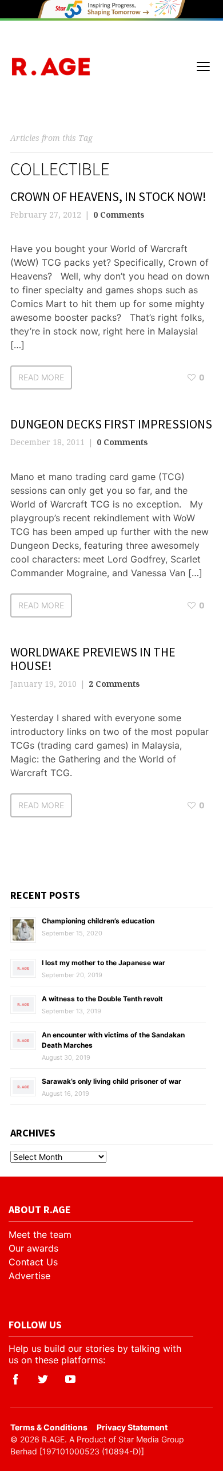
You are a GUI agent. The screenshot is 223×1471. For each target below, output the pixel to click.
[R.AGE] (50, 66)
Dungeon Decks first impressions (111, 424)
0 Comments (119, 214)
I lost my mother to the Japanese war (103, 962)
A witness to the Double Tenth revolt (102, 998)
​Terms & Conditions (48, 1427)
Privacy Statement (132, 1427)
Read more (41, 377)
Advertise (29, 1275)
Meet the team (40, 1234)
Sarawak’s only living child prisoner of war (111, 1081)
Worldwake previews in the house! (93, 659)
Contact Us (33, 1262)
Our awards (33, 1248)
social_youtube (70, 1379)
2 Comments (114, 683)
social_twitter (43, 1379)
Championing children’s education (98, 921)
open (203, 66)
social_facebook (15, 1379)
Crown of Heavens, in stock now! (108, 196)
